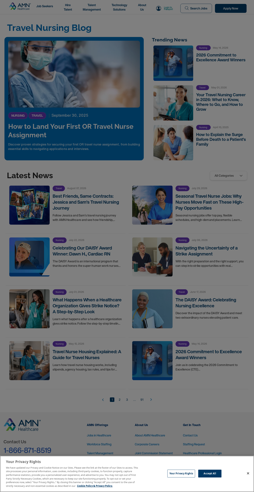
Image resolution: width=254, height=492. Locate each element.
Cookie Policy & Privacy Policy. (95, 485)
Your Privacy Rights (181, 473)
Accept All (210, 473)
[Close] (248, 473)
